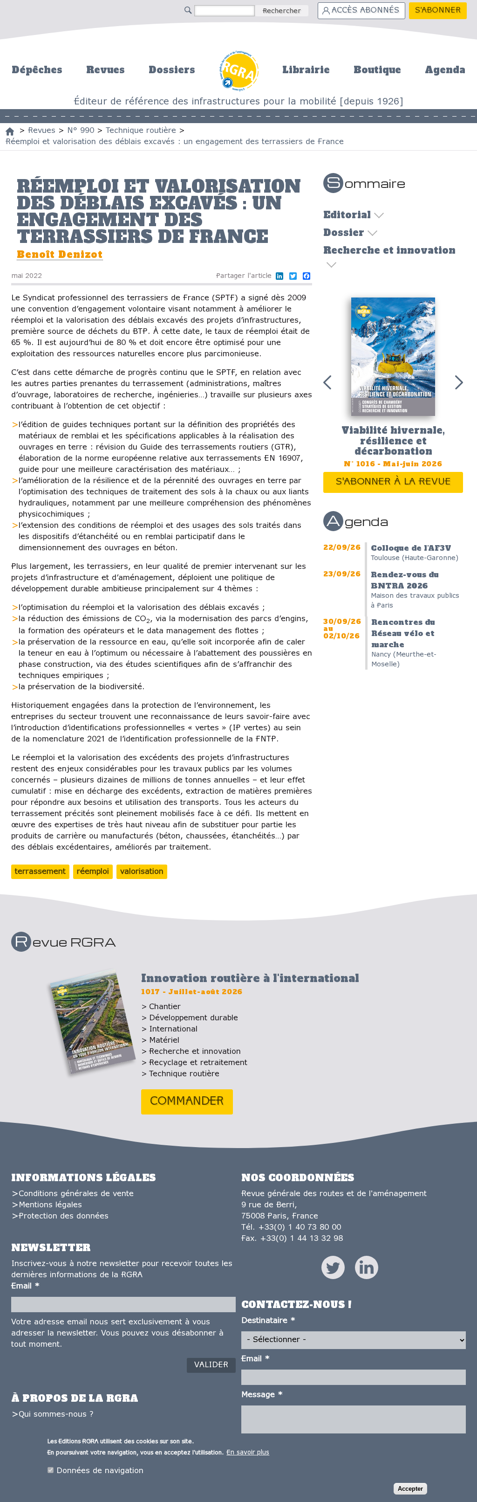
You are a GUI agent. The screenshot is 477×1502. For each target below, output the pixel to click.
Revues (105, 69)
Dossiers (172, 69)
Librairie (306, 69)
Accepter (410, 1488)
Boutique (377, 69)
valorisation (142, 871)
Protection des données (64, 1216)
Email (25, 1286)
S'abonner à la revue (393, 482)
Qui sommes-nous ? (56, 1414)
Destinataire (268, 1320)
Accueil (239, 70)
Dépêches (37, 69)
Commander (187, 1101)
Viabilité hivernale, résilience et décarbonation (393, 441)
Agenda (445, 69)
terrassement (40, 871)
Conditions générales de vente (76, 1194)
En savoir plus (247, 1453)
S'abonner (438, 10)
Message (262, 1394)
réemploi (93, 871)
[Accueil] (10, 131)
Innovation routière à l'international (250, 978)
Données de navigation (99, 1470)
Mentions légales (50, 1205)
